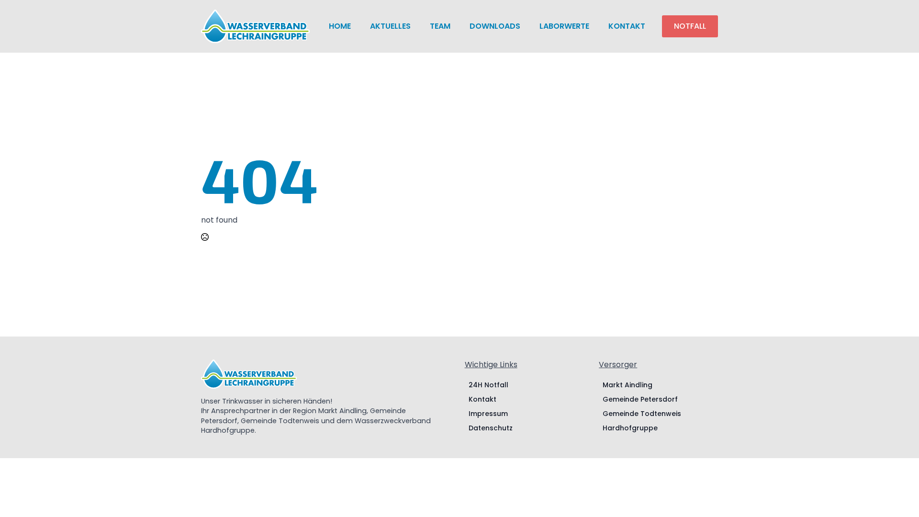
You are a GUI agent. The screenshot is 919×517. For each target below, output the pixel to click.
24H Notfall (488, 385)
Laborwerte (564, 26)
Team (440, 26)
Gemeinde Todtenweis (642, 413)
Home (340, 26)
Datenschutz (491, 428)
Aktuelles (390, 26)
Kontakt (626, 26)
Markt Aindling (627, 385)
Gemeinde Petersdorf (640, 399)
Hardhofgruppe (630, 428)
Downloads (495, 26)
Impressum (488, 413)
